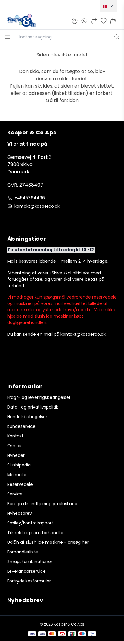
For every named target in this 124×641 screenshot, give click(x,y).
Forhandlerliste (22, 552)
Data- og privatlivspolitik (32, 407)
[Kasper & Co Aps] (21, 21)
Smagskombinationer (29, 562)
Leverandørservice (26, 571)
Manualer (17, 475)
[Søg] (117, 37)
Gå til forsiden (62, 100)
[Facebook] (10, 219)
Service (15, 494)
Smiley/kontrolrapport (30, 523)
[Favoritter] (103, 20)
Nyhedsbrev (19, 513)
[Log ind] (74, 20)
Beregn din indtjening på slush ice (42, 504)
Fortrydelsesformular (29, 581)
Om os (14, 446)
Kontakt (15, 436)
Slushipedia (19, 465)
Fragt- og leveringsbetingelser (38, 397)
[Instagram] (22, 219)
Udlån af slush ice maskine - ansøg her (48, 542)
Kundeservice (21, 426)
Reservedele (20, 484)
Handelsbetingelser (27, 417)
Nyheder (16, 455)
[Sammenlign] (94, 20)
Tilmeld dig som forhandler (35, 533)
